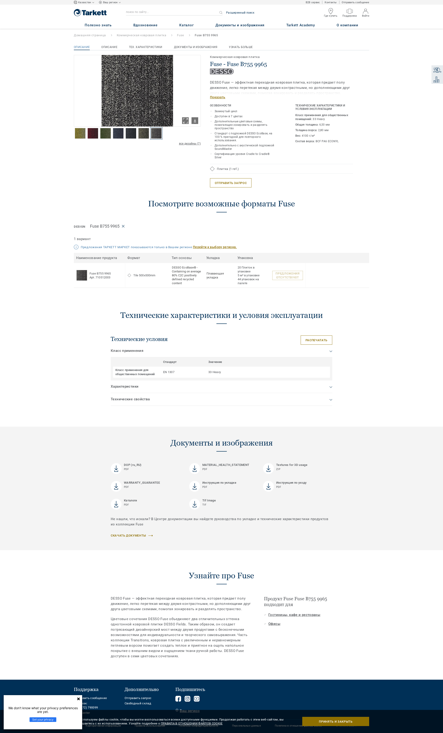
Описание (82, 47)
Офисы (274, 624)
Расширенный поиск (240, 12)
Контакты (331, 2)
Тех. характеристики (145, 47)
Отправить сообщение (355, 2)
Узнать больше (241, 47)
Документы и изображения (196, 47)
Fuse (180, 35)
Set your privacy (43, 719)
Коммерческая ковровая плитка (141, 35)
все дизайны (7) (190, 143)
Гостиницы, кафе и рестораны (294, 615)
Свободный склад (138, 703)
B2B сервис (313, 2)
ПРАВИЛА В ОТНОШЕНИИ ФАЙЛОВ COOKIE (192, 723)
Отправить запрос (138, 698)
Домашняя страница (90, 35)
